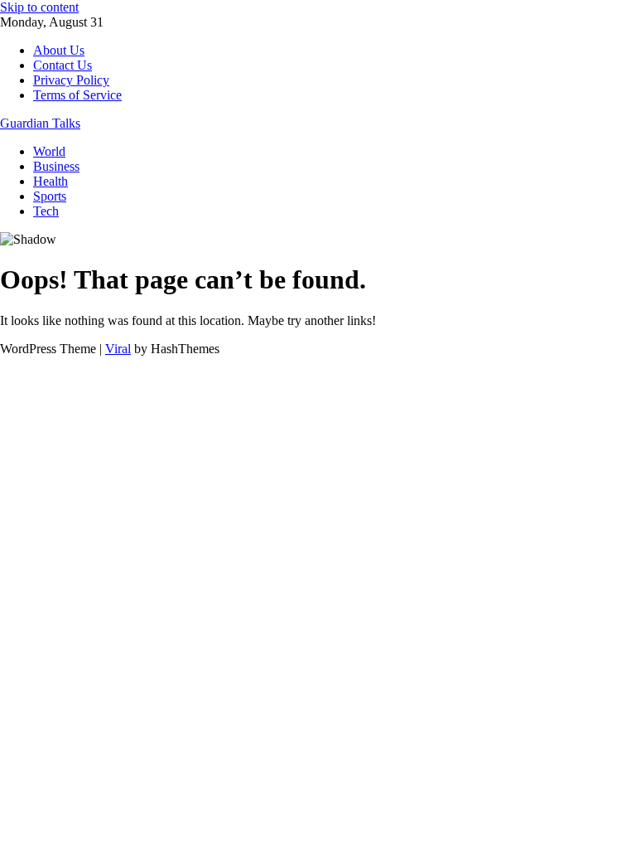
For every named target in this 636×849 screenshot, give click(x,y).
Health (50, 181)
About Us (58, 50)
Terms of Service (77, 95)
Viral (118, 349)
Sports (49, 196)
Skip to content (39, 7)
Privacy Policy (71, 80)
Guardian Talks (40, 123)
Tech (46, 211)
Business (56, 166)
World (49, 151)
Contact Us (62, 65)
